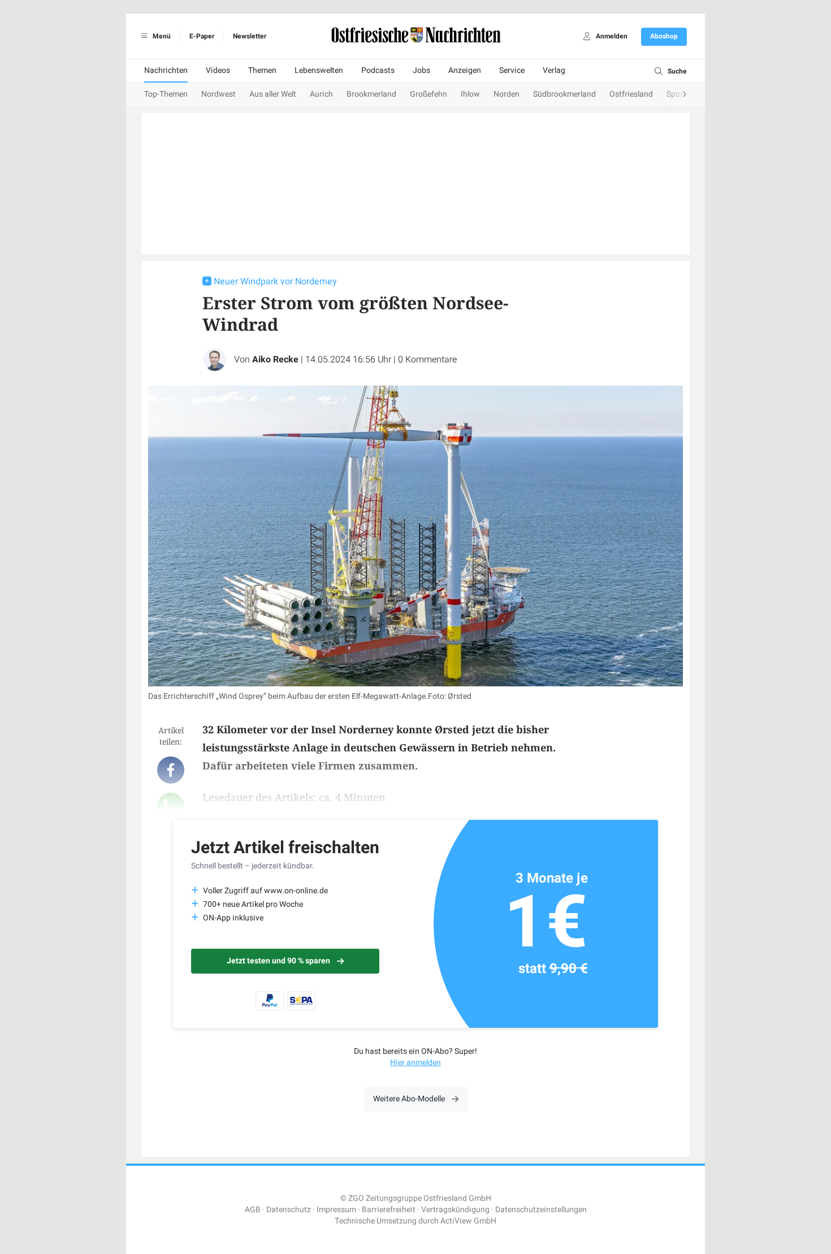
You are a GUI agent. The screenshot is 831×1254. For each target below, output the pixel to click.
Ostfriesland (631, 94)
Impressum (336, 1210)
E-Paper (201, 36)
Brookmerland (371, 94)
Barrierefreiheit (389, 1210)
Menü (161, 36)
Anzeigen (464, 70)
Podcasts (378, 70)
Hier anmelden (415, 1063)
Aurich (321, 94)
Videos (218, 70)
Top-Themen (166, 94)
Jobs (421, 70)
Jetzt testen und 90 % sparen (278, 961)
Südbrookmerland (564, 94)
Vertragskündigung (455, 1210)
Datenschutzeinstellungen (541, 1210)
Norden (507, 94)
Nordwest (218, 94)
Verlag (554, 70)
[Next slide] (673, 95)
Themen (262, 70)
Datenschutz (288, 1210)
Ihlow (470, 94)
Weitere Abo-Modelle (409, 1099)
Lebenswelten (319, 70)
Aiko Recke (275, 359)
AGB (253, 1210)
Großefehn (428, 94)
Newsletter (249, 36)
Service (512, 70)
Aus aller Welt (272, 94)
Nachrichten (166, 70)
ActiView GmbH (468, 1221)
